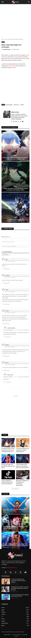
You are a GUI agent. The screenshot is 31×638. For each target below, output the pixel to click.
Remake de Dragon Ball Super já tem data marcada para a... (8, 466)
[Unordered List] (12, 246)
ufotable (27, 55)
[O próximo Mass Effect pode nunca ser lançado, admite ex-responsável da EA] (23, 458)
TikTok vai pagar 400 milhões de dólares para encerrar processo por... (7, 482)
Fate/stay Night (11, 64)
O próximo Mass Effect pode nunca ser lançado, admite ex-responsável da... (22, 466)
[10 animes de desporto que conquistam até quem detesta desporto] (23, 442)
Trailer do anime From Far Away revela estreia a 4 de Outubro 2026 (16, 189)
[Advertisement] (15, 21)
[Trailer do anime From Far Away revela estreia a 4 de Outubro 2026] (15, 176)
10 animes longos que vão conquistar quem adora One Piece (14, 510)
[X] (20, 121)
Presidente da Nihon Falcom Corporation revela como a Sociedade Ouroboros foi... (8, 450)
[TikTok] (18, 121)
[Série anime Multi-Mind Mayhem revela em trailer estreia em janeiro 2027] (15, 145)
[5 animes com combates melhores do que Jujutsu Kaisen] (15, 523)
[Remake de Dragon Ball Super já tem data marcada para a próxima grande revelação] (8, 458)
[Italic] (5, 246)
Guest (11, 330)
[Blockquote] (14, 246)
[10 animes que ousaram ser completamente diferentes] (15, 207)
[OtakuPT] (15, 2)
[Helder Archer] (6, 116)
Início (3, 39)
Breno (11, 376)
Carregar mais (15, 488)
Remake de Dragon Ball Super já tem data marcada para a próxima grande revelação (15, 544)
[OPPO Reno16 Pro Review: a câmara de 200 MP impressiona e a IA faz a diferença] (6, 589)
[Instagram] (13, 121)
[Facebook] (11, 121)
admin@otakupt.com (12, 567)
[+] (15, 246)
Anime (6, 39)
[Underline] (6, 246)
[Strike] (8, 246)
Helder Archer (6, 49)
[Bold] (3, 246)
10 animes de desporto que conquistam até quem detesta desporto (22, 450)
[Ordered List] (10, 246)
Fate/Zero (21, 65)
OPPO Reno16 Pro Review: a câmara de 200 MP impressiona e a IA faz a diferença (19, 588)
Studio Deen (11, 65)
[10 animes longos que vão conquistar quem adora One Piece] (15, 505)
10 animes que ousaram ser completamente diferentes (15, 220)
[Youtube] (22, 121)
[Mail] (16, 121)
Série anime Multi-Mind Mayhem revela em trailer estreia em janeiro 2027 (15, 158)
